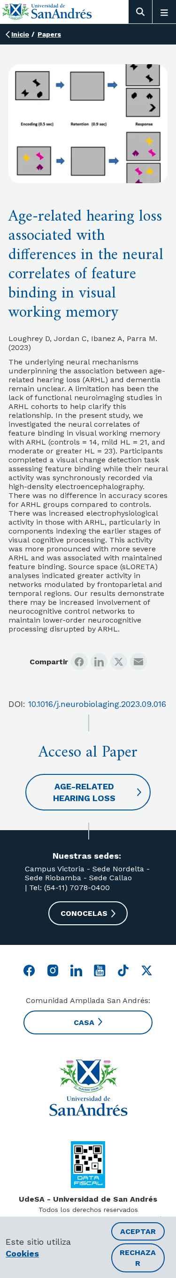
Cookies (22, 1253)
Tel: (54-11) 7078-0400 (68, 887)
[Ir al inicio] (47, 11)
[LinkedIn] (99, 661)
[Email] (138, 661)
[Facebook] (79, 661)
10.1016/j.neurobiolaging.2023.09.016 (97, 704)
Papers (49, 34)
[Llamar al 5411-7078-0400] (88, 1164)
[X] (118, 661)
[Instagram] (53, 970)
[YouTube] (100, 970)
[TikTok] (123, 970)
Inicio (20, 34)
